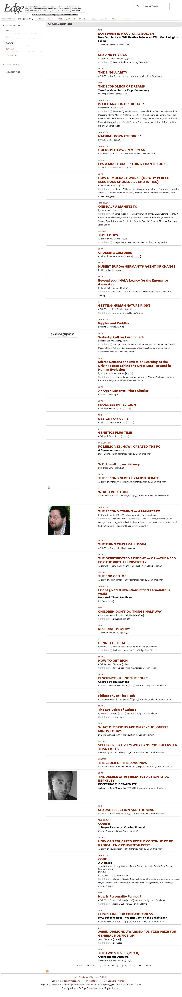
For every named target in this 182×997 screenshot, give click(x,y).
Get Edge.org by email (114, 980)
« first (79, 965)
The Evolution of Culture (117, 709)
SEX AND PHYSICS (112, 54)
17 (135, 965)
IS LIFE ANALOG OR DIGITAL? (121, 103)
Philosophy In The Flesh (116, 695)
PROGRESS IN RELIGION (117, 404)
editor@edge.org (72, 980)
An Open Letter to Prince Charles (123, 390)
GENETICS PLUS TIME (115, 432)
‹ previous (89, 965)
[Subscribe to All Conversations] (47, 971)
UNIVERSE (102, 160)
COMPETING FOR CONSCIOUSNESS (125, 913)
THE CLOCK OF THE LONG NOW (122, 762)
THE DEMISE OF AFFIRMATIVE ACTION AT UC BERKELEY (133, 778)
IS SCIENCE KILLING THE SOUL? (123, 678)
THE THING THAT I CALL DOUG (122, 544)
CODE (102, 859)
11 (109, 965)
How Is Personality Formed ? (120, 896)
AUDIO (50, 18)
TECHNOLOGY (103, 100)
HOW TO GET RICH (113, 660)
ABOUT (115, 18)
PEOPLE (126, 18)
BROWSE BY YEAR (12, 64)
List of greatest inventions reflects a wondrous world (134, 591)
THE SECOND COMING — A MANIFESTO (129, 511)
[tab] (22, 25)
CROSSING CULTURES (115, 252)
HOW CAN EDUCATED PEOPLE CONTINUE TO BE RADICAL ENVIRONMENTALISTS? (135, 843)
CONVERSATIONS (25, 18)
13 (117, 965)
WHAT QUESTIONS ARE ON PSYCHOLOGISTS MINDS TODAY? (133, 729)
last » (148, 965)
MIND (100, 30)
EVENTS (82, 18)
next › (140, 965)
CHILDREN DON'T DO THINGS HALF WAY (130, 611)
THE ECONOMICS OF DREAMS (121, 86)
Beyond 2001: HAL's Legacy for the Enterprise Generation (133, 282)
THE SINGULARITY (112, 72)
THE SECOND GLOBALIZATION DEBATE (128, 478)
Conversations (105, 442)
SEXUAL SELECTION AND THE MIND (126, 809)
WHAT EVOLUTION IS (115, 491)
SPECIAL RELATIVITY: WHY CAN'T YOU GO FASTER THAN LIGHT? (137, 746)
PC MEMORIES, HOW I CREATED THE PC (129, 446)
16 (130, 965)
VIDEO (40, 18)
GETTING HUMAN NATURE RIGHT (124, 305)
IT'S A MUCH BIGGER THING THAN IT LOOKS (133, 163)
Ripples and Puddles (113, 323)
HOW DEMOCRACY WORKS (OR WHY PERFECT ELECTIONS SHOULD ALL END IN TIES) (134, 179)
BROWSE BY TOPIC (13, 25)
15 (126, 965)
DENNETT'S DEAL (112, 642)
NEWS (93, 18)
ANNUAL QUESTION (66, 18)
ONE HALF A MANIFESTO (117, 206)
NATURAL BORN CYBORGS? (119, 136)
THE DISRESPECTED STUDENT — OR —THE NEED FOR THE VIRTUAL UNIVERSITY (137, 560)
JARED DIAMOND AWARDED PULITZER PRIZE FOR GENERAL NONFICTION (137, 933)
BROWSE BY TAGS (12, 71)
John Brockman (81, 977)
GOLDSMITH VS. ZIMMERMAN (121, 149)
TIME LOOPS (108, 235)
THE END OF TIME (112, 576)
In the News (91, 980)
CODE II (104, 823)
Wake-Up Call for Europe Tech (121, 337)
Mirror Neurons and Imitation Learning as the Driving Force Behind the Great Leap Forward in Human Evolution (134, 365)
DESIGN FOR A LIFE (113, 418)
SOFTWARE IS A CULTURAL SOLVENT (127, 33)
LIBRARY (104, 18)
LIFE (99, 51)
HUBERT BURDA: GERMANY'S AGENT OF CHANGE (136, 266)
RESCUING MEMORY (114, 628)
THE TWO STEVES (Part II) (118, 953)
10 (105, 965)
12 (113, 965)
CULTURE (101, 68)
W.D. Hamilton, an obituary (119, 464)
